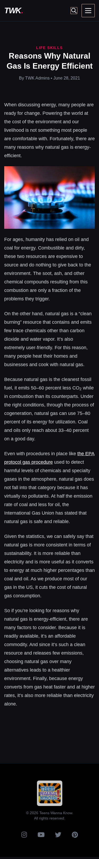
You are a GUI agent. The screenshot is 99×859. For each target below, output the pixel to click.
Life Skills (49, 48)
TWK (13, 10)
